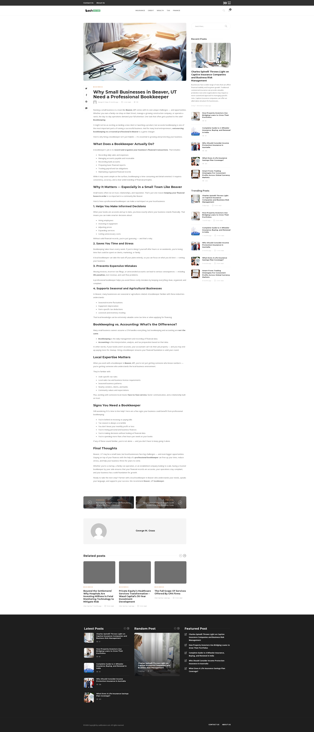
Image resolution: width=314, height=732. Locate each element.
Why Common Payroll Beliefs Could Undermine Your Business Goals (158, 504)
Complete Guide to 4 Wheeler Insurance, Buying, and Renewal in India (206, 654)
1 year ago (131, 606)
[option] (99, 583)
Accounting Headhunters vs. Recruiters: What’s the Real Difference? (113, 504)
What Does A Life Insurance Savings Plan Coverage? (207, 669)
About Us (100, 3)
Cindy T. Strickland (197, 106)
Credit (151, 10)
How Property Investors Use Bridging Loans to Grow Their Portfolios (209, 646)
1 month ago (206, 220)
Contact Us (88, 3)
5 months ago (206, 250)
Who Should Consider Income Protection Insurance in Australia (206, 662)
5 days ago (207, 106)
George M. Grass (103, 102)
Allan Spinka (87, 606)
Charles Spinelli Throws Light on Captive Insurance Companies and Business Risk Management (206, 637)
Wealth (160, 10)
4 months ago (206, 235)
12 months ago (113, 102)
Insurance (140, 10)
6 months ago (206, 280)
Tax (168, 10)
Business (98, 87)
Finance (176, 10)
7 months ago (96, 606)
